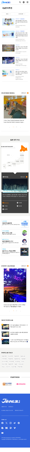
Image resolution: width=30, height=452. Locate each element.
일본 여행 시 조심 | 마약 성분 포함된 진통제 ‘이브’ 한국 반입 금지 (21, 48)
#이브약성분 (24, 65)
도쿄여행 (20, 25)
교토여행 (14, 366)
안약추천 (17, 27)
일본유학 (11, 364)
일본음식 (24, 358)
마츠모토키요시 (21, 39)
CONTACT (10, 406)
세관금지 (20, 51)
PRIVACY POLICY (19, 410)
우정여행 (12, 361)
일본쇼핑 (23, 356)
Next (20, 126)
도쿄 (23, 361)
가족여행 (4, 358)
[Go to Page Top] (27, 449)
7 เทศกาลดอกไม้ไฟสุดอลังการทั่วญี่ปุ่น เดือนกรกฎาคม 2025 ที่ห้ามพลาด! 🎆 (19, 340)
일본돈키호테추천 (19, 79)
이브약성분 (18, 53)
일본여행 (4, 356)
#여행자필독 (18, 65)
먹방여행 (20, 366)
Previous (9, 126)
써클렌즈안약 (18, 77)
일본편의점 (17, 358)
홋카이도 (6, 202)
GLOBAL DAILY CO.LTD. (7, 410)
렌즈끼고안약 (21, 76)
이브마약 (24, 51)
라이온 (24, 25)
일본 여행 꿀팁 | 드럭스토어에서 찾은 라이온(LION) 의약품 (21, 22)
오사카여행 (4, 361)
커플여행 (11, 358)
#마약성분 (20, 64)
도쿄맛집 (18, 361)
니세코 (20, 202)
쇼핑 (17, 25)
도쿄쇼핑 (21, 364)
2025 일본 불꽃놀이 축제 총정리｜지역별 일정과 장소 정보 (19, 326)
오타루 (5, 209)
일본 (16, 364)
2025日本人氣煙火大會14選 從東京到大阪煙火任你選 (19, 333)
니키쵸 (5, 206)
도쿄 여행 (4, 364)
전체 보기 (23, 93)
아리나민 (23, 40)
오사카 (8, 366)
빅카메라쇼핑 (18, 40)
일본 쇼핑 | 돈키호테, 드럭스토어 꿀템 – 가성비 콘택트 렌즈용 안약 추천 (22, 73)
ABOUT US (4, 406)
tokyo (3, 366)
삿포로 (20, 206)
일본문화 (17, 356)
